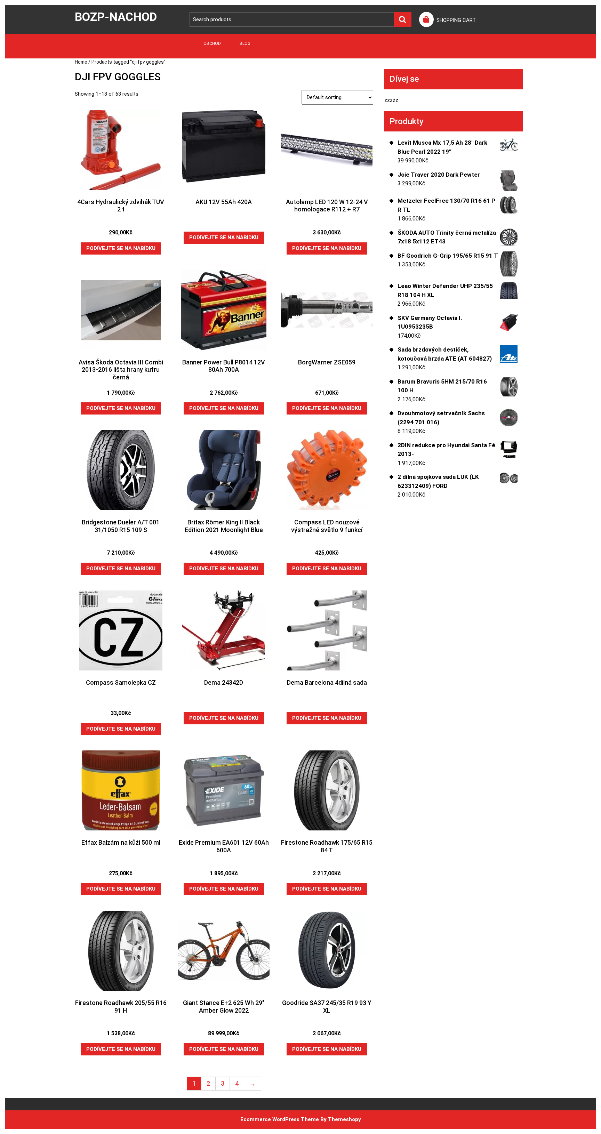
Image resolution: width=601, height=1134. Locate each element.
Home (81, 62)
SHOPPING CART (456, 20)
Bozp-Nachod (116, 17)
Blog (245, 43)
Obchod (212, 43)
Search (402, 19)
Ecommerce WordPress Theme (279, 1119)
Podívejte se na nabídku (120, 248)
